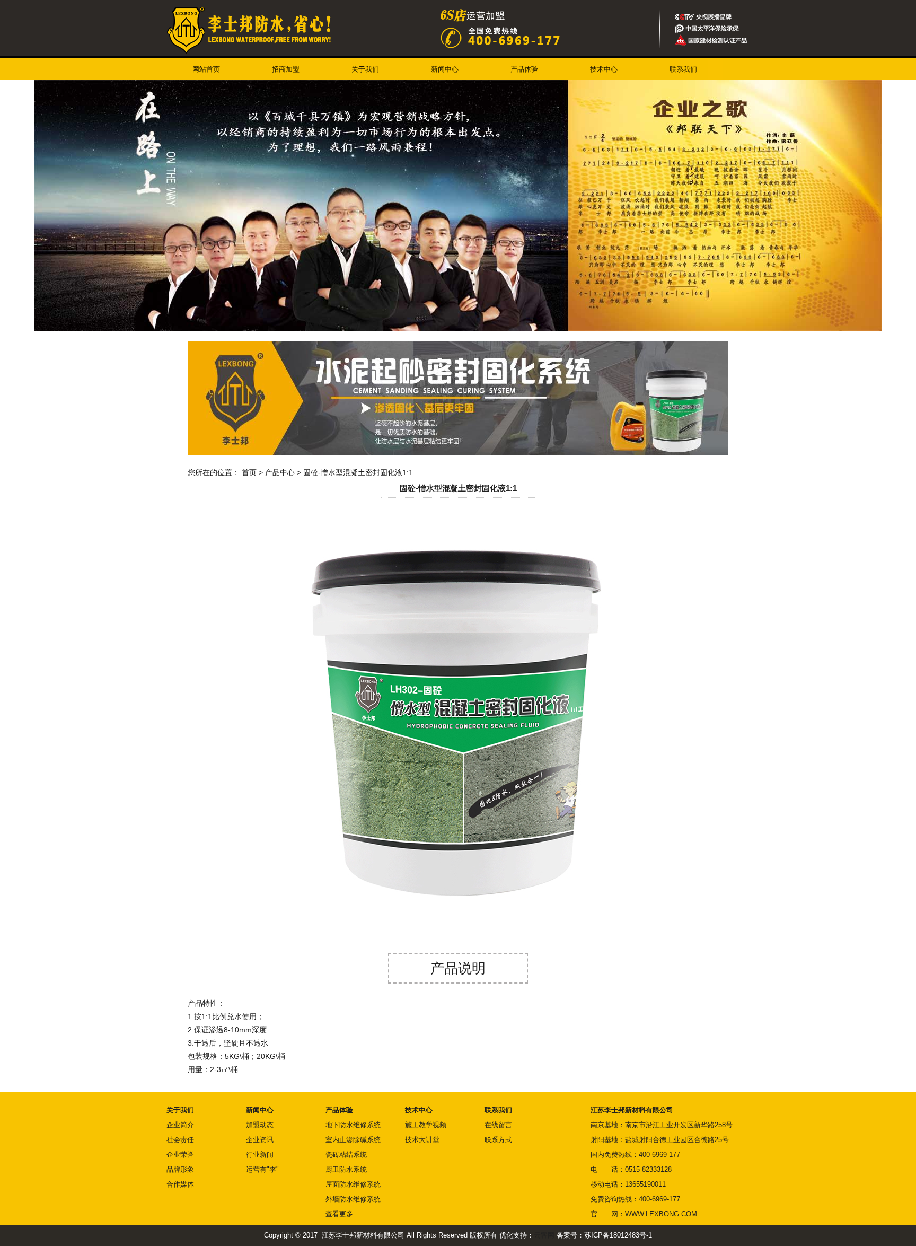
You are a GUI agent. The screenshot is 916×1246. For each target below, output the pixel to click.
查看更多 (339, 1214)
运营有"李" (262, 1169)
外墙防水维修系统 (353, 1199)
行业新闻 (260, 1155)
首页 (249, 472)
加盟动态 (260, 1125)
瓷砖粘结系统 (346, 1155)
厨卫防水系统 (346, 1169)
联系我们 (683, 69)
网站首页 (206, 69)
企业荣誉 (180, 1155)
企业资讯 (260, 1140)
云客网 (544, 1235)
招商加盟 (286, 69)
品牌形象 (180, 1169)
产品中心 (280, 472)
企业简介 (180, 1125)
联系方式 (498, 1140)
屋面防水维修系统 (353, 1184)
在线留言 (498, 1125)
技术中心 (604, 69)
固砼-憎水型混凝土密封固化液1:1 (358, 472)
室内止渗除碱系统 (353, 1140)
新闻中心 (445, 69)
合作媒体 (180, 1184)
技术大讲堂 (422, 1140)
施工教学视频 (425, 1125)
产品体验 (524, 69)
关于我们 (365, 69)
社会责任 (180, 1140)
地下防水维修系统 (353, 1125)
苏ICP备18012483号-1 (618, 1235)
